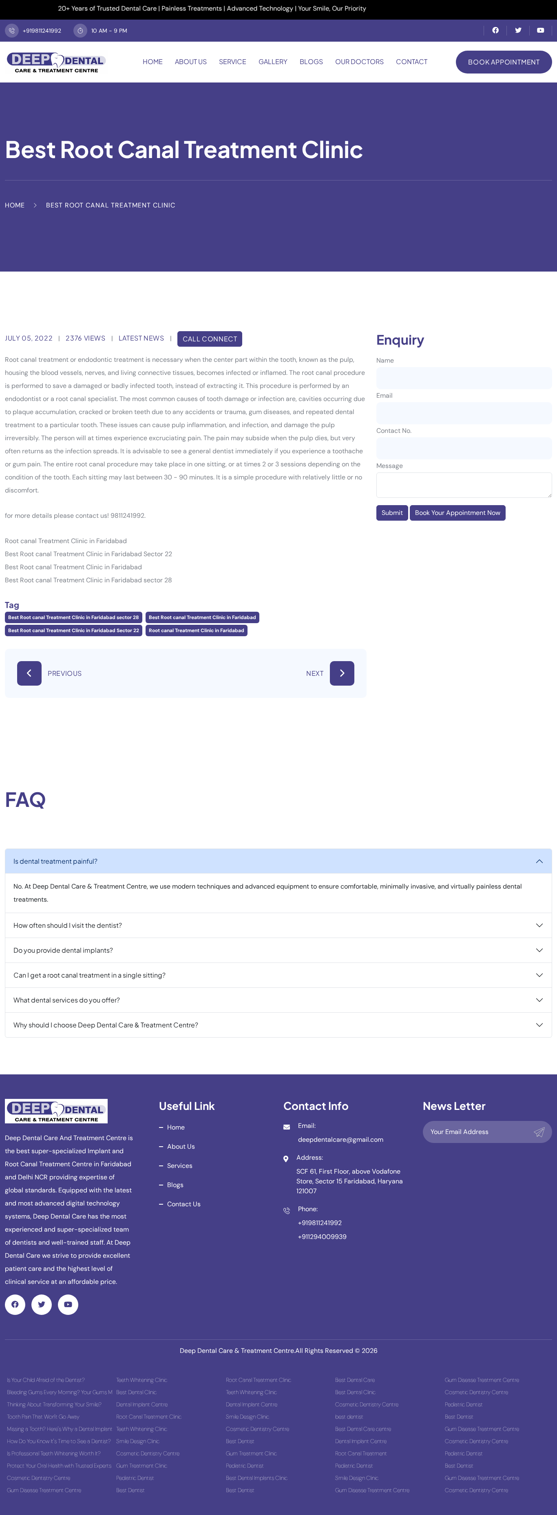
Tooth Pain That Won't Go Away (43, 1416)
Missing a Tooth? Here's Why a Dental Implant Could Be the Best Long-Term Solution (59, 1429)
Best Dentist (130, 1490)
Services (179, 1165)
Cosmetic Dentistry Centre (38, 1478)
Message (389, 465)
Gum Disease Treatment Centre (44, 1490)
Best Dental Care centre (363, 1429)
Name (385, 360)
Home (153, 61)
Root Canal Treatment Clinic (148, 1416)
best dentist (349, 1416)
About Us (191, 61)
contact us (184, 1204)
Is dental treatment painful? (55, 861)
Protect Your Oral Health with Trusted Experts (59, 1465)
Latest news (141, 338)
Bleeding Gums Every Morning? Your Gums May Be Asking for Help (59, 1392)
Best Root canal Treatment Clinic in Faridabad (202, 617)
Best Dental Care (355, 1380)
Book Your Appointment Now (457, 512)
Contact (411, 61)
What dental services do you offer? (66, 1000)
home (176, 1127)
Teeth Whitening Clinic (141, 1380)
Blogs (311, 61)
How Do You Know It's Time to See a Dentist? (59, 1441)
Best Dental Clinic (136, 1392)
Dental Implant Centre (142, 1404)
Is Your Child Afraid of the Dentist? (46, 1380)
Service (232, 61)
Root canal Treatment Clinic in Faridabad (196, 630)
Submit (392, 512)
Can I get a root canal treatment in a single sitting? (89, 975)
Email (384, 395)
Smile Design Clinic (137, 1441)
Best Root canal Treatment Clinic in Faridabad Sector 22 (73, 630)
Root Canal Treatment (361, 1453)
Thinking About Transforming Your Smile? (54, 1404)
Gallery (273, 61)
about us (181, 1146)
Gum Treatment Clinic (141, 1465)
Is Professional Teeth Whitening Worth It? (54, 1453)
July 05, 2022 (29, 338)
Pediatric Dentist (135, 1478)
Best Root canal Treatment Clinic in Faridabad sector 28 (73, 617)
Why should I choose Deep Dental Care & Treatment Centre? (105, 1024)
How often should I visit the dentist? (67, 925)
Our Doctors (359, 61)
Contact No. (393, 430)
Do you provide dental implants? (63, 950)
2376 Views (85, 338)
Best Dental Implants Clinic (256, 1478)
